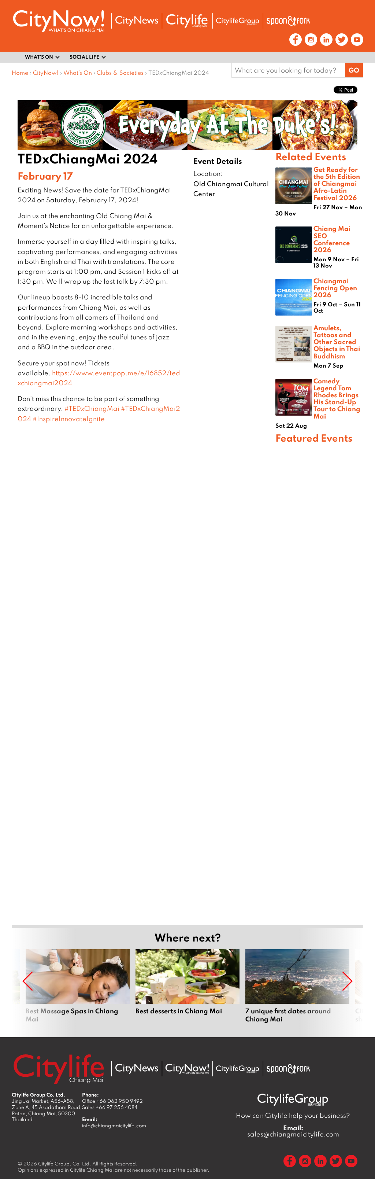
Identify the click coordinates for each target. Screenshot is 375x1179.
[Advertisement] (319, 683)
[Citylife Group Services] (237, 21)
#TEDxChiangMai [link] (91, 408)
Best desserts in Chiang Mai (187, 990)
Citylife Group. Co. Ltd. (64, 1163)
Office (112, 1101)
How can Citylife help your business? (293, 1115)
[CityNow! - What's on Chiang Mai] (58, 21)
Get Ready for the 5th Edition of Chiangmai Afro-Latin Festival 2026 (336, 183)
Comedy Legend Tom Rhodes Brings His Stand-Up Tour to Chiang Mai (336, 398)
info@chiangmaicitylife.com (114, 1125)
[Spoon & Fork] (288, 20)
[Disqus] (144, 537)
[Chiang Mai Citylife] (187, 21)
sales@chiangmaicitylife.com (293, 1131)
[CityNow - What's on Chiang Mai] (187, 1069)
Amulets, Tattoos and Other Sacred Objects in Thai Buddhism (336, 341)
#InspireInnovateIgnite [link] (69, 419)
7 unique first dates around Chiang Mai (297, 990)
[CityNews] (136, 21)
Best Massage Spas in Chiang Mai (78, 990)
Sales (109, 1107)
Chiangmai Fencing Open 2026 (335, 287)
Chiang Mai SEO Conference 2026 (331, 239)
